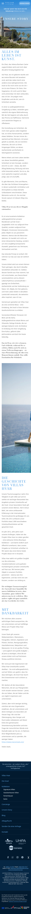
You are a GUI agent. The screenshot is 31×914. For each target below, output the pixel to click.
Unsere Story (7, 810)
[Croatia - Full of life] (9, 842)
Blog (3, 815)
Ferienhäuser (8, 796)
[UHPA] (21, 842)
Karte (5, 799)
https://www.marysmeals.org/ (13, 742)
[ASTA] (15, 848)
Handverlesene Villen (11, 793)
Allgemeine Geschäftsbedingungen (20, 868)
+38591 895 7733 (22, 867)
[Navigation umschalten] (3, 3)
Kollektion (6, 786)
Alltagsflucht (7, 821)
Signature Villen (9, 789)
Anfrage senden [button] (24, 3)
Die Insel (5, 781)
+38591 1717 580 (10, 867)
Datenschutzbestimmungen (15, 870)
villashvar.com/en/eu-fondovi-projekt (18, 901)
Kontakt (5, 832)
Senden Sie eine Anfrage (11, 826)
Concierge (6, 804)
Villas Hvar (6, 775)
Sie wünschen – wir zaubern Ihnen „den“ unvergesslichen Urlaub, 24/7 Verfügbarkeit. (15, 766)
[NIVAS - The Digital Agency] (28, 857)
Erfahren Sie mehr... (15, 10)
